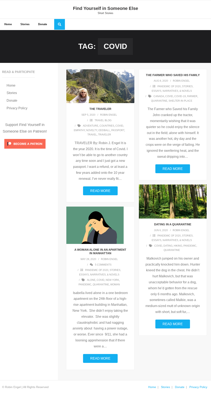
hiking (178, 245)
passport (117, 130)
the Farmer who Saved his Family (173, 75)
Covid (119, 125)
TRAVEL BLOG (103, 120)
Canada (159, 96)
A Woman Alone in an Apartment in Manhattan (100, 251)
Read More (100, 191)
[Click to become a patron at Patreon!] (25, 149)
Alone (91, 280)
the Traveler (100, 109)
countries (107, 125)
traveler (104, 134)
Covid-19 (180, 96)
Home (11, 85)
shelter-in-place (180, 100)
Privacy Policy (17, 108)
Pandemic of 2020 (169, 86)
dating (167, 245)
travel (92, 134)
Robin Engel (108, 114)
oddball (104, 130)
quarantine (159, 100)
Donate (12, 100)
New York (112, 280)
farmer (192, 96)
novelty (91, 130)
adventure (90, 125)
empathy (79, 130)
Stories (12, 93)
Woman (115, 284)
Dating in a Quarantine (172, 224)
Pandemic (189, 245)
